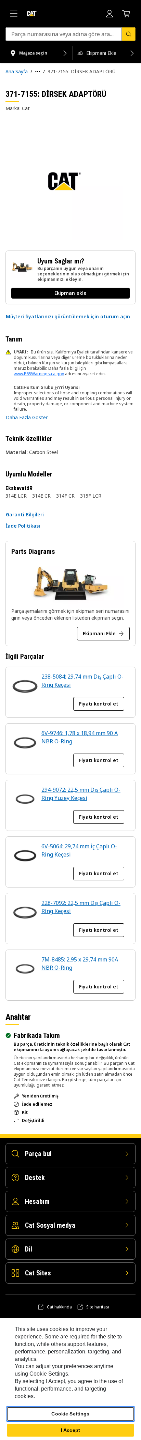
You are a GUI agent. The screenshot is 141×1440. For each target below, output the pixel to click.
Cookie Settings (70, 1413)
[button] (68, 316)
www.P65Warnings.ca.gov (39, 374)
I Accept (70, 1430)
